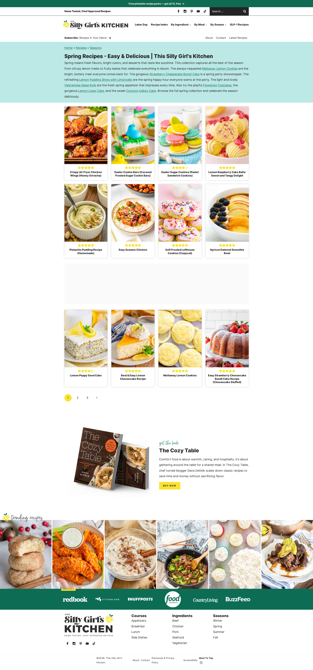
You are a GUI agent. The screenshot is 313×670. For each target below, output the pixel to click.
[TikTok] (205, 11)
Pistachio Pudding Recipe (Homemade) (85, 251)
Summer (218, 632)
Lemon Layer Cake (91, 90)
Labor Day (141, 24)
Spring (217, 626)
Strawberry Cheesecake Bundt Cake (174, 74)
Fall (215, 637)
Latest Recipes (238, 37)
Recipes (81, 48)
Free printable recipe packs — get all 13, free (156, 3)
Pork (175, 632)
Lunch (135, 632)
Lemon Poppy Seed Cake (86, 375)
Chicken (178, 626)
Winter (217, 620)
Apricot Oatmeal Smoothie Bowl (227, 251)
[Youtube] (198, 11)
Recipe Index (159, 24)
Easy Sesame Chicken (133, 249)
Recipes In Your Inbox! (93, 37)
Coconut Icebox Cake (141, 90)
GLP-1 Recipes (239, 24)
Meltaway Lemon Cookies (220, 68)
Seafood (178, 637)
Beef (175, 620)
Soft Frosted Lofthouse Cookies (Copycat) (180, 251)
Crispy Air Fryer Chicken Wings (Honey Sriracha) (86, 173)
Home (68, 48)
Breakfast (138, 626)
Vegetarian (179, 643)
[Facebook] (178, 11)
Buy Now (169, 485)
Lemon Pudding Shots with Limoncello (105, 79)
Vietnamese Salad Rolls (80, 85)
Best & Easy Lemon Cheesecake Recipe (133, 377)
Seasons (95, 48)
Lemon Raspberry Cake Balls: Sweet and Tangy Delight (227, 173)
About (209, 37)
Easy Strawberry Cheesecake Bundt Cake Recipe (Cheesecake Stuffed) (227, 379)
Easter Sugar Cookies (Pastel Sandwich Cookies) (180, 173)
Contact (221, 37)
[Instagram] (185, 11)
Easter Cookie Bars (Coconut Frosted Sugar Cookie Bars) (133, 173)
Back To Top (206, 658)
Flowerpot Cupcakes (217, 85)
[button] (79, 167)
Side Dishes (139, 637)
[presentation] (86, 135)
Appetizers (138, 620)
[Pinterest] (192, 11)
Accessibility (190, 660)
